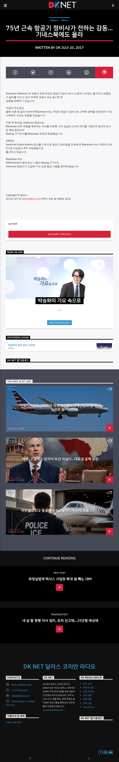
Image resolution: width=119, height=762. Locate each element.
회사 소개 (87, 683)
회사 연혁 (87, 695)
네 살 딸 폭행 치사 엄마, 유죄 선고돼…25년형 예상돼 (60, 620)
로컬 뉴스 (54, 20)
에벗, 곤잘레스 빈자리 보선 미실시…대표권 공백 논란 (60, 459)
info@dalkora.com (20, 695)
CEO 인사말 (88, 691)
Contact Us (88, 707)
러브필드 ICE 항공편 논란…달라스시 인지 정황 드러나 (60, 510)
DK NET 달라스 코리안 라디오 (59, 666)
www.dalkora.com (32, 198)
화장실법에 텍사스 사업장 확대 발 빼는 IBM (60, 579)
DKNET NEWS (14, 426)
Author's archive (59, 234)
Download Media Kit (53, 709)
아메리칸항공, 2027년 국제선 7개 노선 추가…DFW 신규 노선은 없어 (60, 407)
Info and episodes (59, 322)
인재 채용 (87, 699)
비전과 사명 (88, 687)
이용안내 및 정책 (13, 722)
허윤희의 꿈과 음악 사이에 (21, 345)
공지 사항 (87, 703)
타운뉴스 (64, 20)
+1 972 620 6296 (19, 690)
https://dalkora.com (21, 684)
